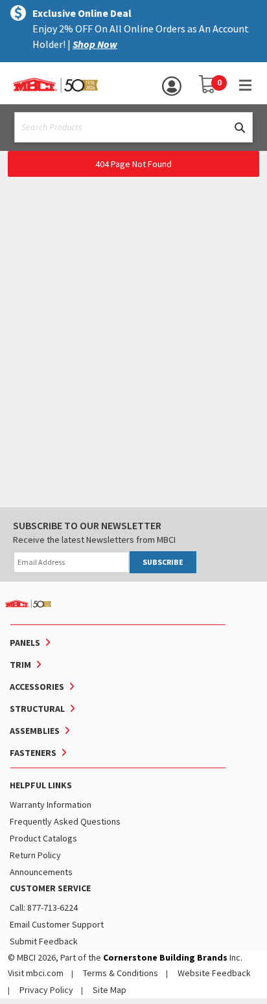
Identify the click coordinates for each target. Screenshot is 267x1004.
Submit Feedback (44, 941)
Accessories (37, 686)
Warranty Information (50, 804)
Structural (37, 708)
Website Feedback (214, 973)
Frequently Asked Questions (65, 821)
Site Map (109, 990)
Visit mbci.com (36, 973)
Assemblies (35, 730)
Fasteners (33, 753)
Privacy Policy (46, 990)
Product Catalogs (43, 838)
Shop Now (95, 44)
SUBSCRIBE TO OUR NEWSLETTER (87, 525)
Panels (25, 642)
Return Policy (35, 855)
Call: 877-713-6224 (44, 907)
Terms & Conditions (120, 973)
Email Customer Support (57, 924)
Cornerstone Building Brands (165, 957)
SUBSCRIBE (163, 562)
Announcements (41, 872)
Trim (20, 664)
